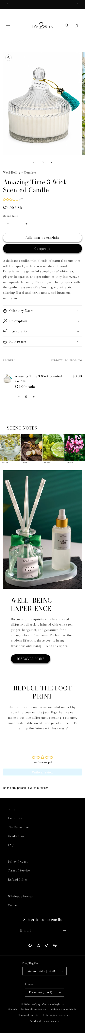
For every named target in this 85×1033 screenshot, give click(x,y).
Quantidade (10, 216)
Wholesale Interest (21, 896)
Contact (13, 905)
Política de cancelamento (44, 1021)
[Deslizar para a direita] (51, 162)
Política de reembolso (33, 1009)
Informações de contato (56, 1015)
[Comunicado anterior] (7, 4)
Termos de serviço (29, 1015)
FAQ (11, 845)
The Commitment (19, 827)
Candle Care (16, 836)
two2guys (36, 1004)
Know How (15, 818)
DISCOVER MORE (30, 659)
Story (11, 809)
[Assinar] (64, 930)
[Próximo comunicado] (77, 4)
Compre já (42, 248)
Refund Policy (18, 879)
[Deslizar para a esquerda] (33, 162)
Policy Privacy (18, 861)
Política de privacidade (63, 1009)
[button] (8, 25)
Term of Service (19, 870)
